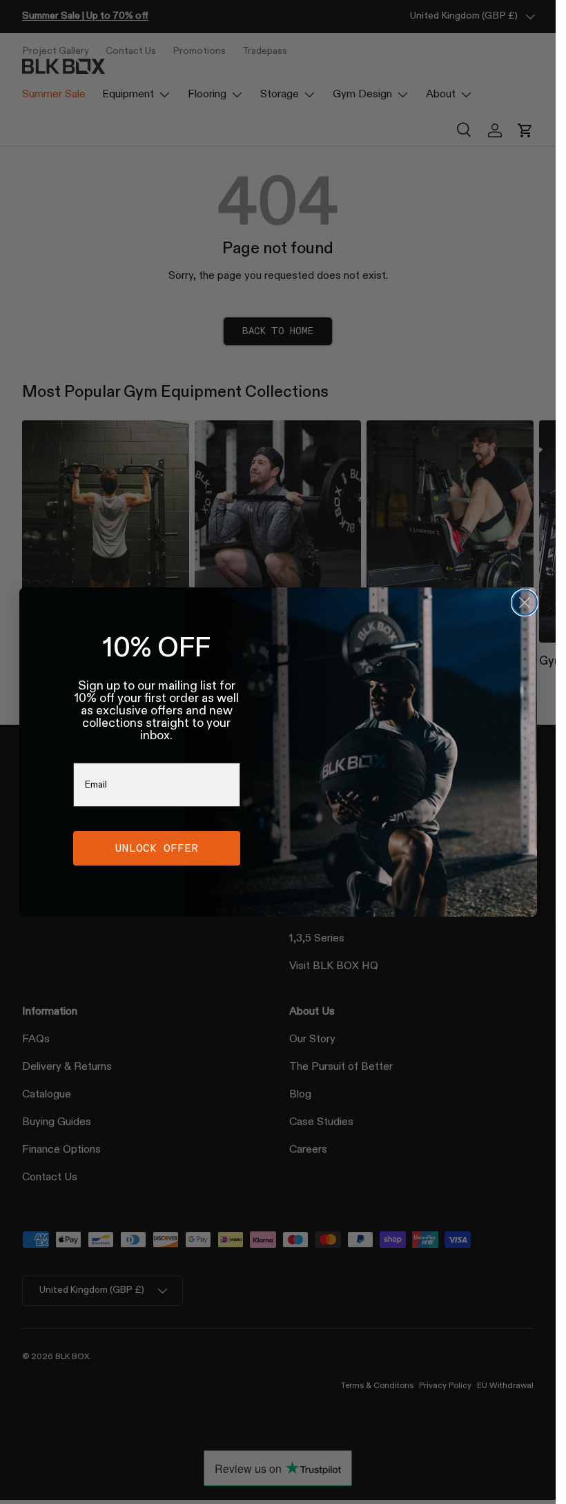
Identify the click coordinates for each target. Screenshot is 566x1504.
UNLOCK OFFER (156, 848)
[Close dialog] (524, 602)
